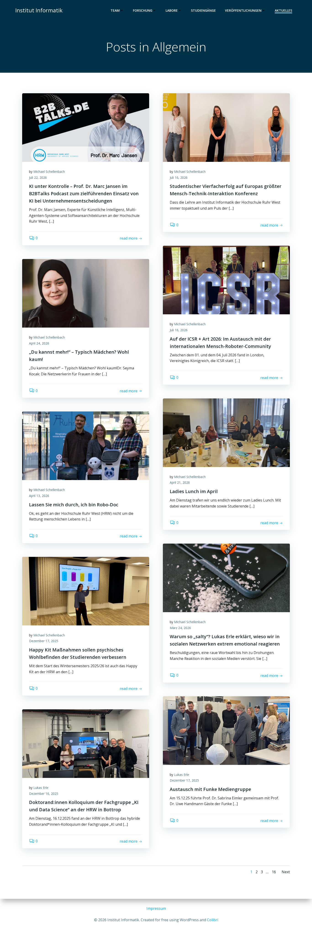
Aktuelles (283, 10)
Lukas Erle (181, 774)
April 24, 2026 (39, 343)
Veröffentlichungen (243, 10)
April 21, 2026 (180, 482)
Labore (172, 10)
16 (274, 871)
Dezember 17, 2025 (43, 641)
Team (115, 10)
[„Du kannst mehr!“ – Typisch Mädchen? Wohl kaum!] (85, 292)
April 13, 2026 (39, 496)
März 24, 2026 (180, 628)
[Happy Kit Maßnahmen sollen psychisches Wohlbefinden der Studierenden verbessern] (85, 590)
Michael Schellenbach (49, 171)
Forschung (142, 10)
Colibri (212, 919)
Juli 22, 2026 (38, 177)
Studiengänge (203, 10)
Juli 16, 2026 (179, 177)
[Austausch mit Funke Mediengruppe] (226, 730)
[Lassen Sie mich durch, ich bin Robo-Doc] (85, 445)
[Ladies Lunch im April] (226, 432)
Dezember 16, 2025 (43, 793)
